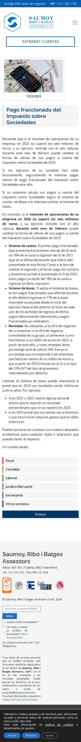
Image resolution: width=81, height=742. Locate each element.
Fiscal (10, 461)
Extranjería (14, 495)
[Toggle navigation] (75, 22)
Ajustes (50, 735)
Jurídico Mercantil (19, 486)
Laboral (11, 478)
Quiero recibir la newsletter (23, 622)
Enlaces (40, 514)
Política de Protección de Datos (20, 699)
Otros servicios (17, 504)
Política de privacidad (17, 635)
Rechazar (31, 735)
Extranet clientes (40, 41)
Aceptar (12, 735)
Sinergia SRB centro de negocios (24, 4)
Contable (13, 469)
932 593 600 (16, 572)
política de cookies (59, 724)
